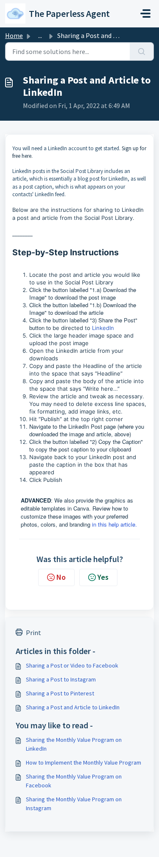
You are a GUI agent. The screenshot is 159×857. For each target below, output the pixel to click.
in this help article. (114, 524)
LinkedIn (103, 327)
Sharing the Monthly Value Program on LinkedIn (74, 744)
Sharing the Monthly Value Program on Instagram (74, 803)
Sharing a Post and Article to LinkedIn (73, 707)
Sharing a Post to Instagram (61, 679)
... (40, 35)
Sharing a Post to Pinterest (60, 693)
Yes (103, 577)
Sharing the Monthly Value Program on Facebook (74, 781)
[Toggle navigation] (145, 13)
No (61, 577)
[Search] (142, 51)
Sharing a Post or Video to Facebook (72, 665)
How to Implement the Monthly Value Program (83, 762)
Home (14, 35)
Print (33, 632)
